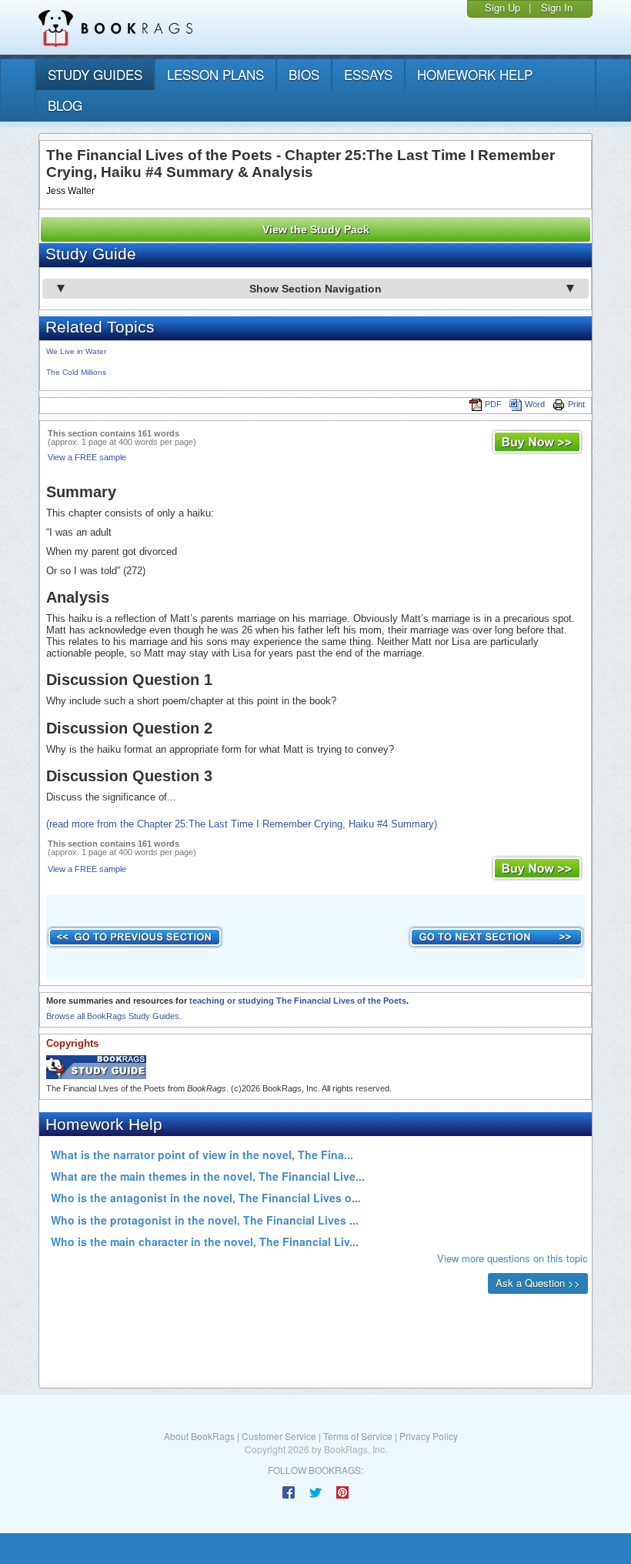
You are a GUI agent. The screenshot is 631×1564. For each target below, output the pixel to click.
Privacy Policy (428, 1435)
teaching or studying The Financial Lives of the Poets (297, 1000)
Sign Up (502, 7)
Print (576, 404)
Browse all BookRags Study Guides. (114, 1016)
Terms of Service (357, 1435)
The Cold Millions (76, 372)
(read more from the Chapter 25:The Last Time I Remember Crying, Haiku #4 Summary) (241, 824)
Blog (65, 105)
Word (535, 404)
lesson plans (215, 74)
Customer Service (279, 1435)
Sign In (557, 7)
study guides (95, 74)
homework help (475, 74)
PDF (493, 404)
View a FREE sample (87, 457)
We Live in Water (76, 351)
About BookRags (199, 1435)
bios (304, 74)
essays (368, 74)
